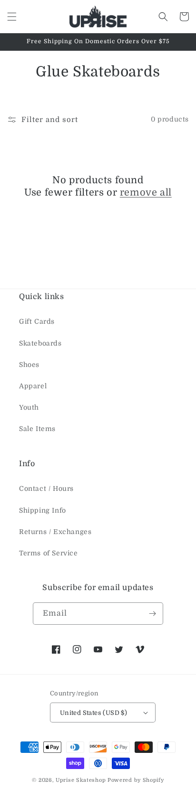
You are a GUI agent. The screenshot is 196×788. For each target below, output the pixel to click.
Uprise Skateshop (81, 780)
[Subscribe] (152, 613)
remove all (146, 192)
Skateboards (40, 343)
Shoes (29, 364)
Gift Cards (37, 321)
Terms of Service (48, 553)
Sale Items (37, 428)
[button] (11, 16)
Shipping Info (42, 510)
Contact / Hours (46, 488)
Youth (29, 407)
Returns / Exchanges (55, 531)
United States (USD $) (93, 712)
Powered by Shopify (136, 780)
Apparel (33, 386)
